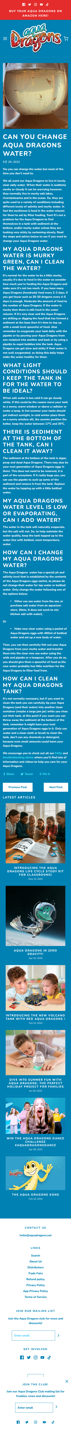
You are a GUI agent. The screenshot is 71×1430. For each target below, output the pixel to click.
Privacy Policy (35, 1285)
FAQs (58, 753)
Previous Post (18, 787)
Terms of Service (36, 1297)
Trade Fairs (35, 1273)
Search (35, 1255)
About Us (35, 1261)
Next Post (55, 787)
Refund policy (35, 1279)
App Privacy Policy (35, 1291)
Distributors (35, 1267)
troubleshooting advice (18, 757)
